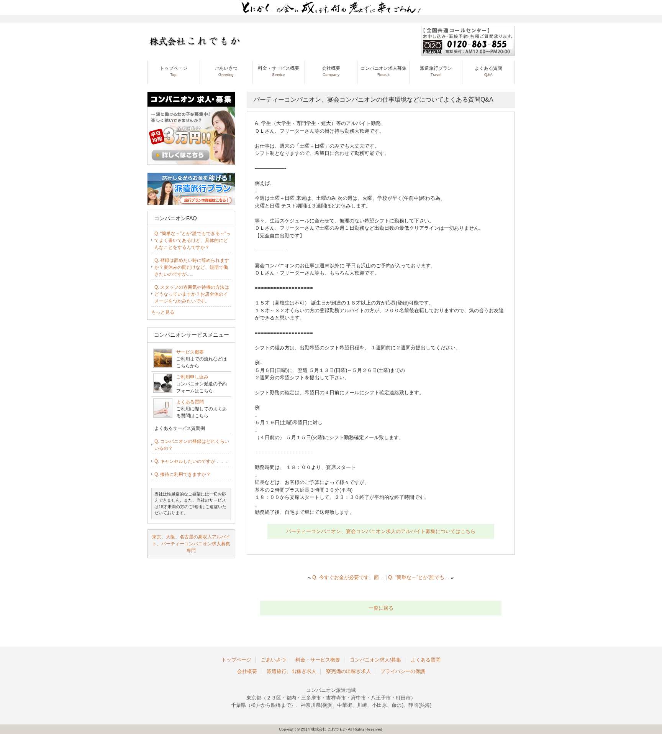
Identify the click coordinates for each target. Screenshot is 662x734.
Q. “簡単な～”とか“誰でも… (418, 577)
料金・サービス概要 (278, 71)
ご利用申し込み (192, 377)
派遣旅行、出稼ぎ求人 (291, 671)
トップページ (173, 71)
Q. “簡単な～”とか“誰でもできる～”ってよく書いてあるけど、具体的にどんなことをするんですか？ (192, 240)
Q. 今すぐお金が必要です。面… (348, 577)
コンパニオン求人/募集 (375, 660)
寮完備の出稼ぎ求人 (348, 671)
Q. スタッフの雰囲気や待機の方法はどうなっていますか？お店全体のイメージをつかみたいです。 (191, 294)
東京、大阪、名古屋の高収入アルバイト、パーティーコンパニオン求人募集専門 (191, 543)
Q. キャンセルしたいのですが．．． (191, 461)
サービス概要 (190, 352)
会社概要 (331, 71)
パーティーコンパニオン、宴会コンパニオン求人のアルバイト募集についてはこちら (380, 531)
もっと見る (162, 312)
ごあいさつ (226, 71)
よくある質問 (488, 71)
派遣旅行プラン (436, 71)
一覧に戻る (381, 608)
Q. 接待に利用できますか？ (182, 474)
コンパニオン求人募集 (383, 71)
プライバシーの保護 (402, 671)
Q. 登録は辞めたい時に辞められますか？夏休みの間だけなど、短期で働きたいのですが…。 (191, 267)
